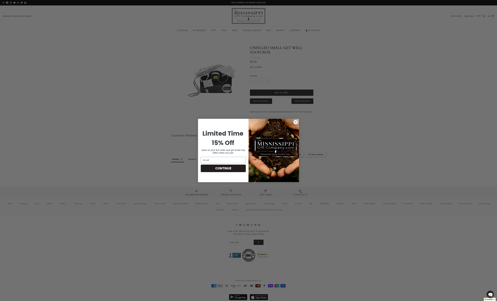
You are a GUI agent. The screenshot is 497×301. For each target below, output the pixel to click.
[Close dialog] (295, 122)
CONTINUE (223, 168)
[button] (490, 294)
